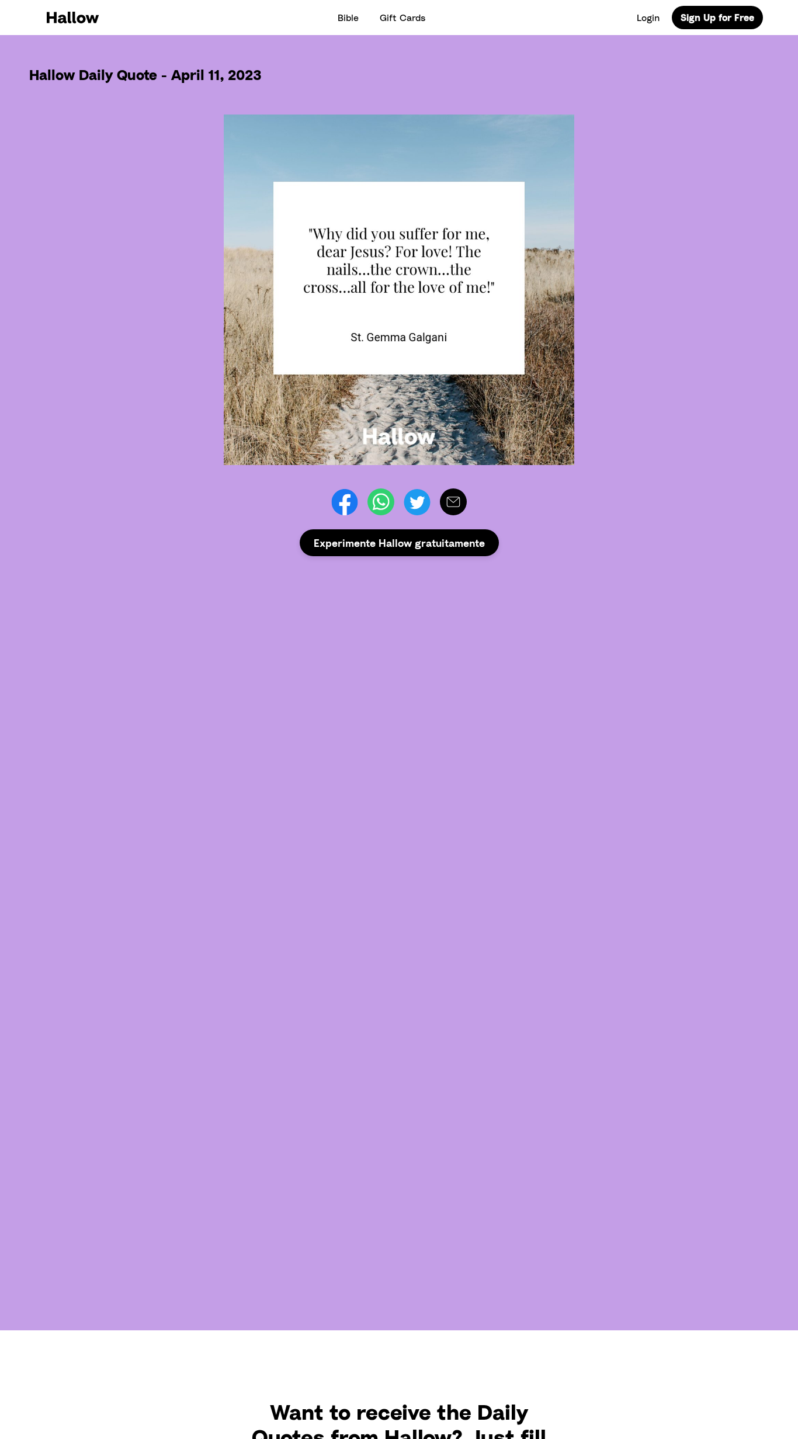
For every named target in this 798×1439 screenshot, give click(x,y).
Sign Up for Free (717, 17)
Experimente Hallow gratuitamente (399, 542)
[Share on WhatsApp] (380, 501)
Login (648, 17)
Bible (348, 17)
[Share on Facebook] (344, 501)
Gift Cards (402, 17)
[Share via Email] (453, 501)
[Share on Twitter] (417, 501)
